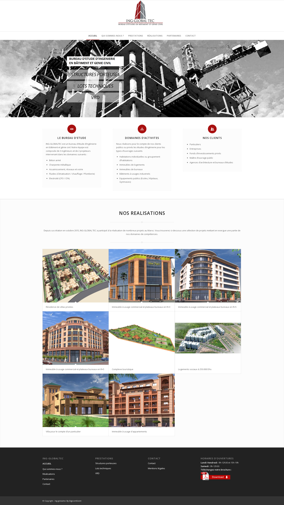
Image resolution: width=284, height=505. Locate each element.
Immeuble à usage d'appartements (129, 431)
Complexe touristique (122, 369)
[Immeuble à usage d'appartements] (142, 400)
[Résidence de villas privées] (76, 275)
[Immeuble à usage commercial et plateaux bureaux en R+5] (208, 275)
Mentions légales (156, 468)
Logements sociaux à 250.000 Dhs (195, 369)
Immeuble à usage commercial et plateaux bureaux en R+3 (141, 306)
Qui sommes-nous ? (52, 469)
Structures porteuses (106, 463)
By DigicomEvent (74, 501)
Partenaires (48, 479)
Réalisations (49, 473)
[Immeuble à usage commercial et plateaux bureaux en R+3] (142, 275)
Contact (46, 483)
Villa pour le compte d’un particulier (63, 431)
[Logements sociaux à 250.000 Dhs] (208, 338)
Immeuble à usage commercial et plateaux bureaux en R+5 (207, 306)
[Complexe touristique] (142, 338)
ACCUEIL (47, 463)
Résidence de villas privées (59, 306)
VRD (97, 473)
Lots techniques (103, 468)
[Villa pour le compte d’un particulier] (76, 400)
